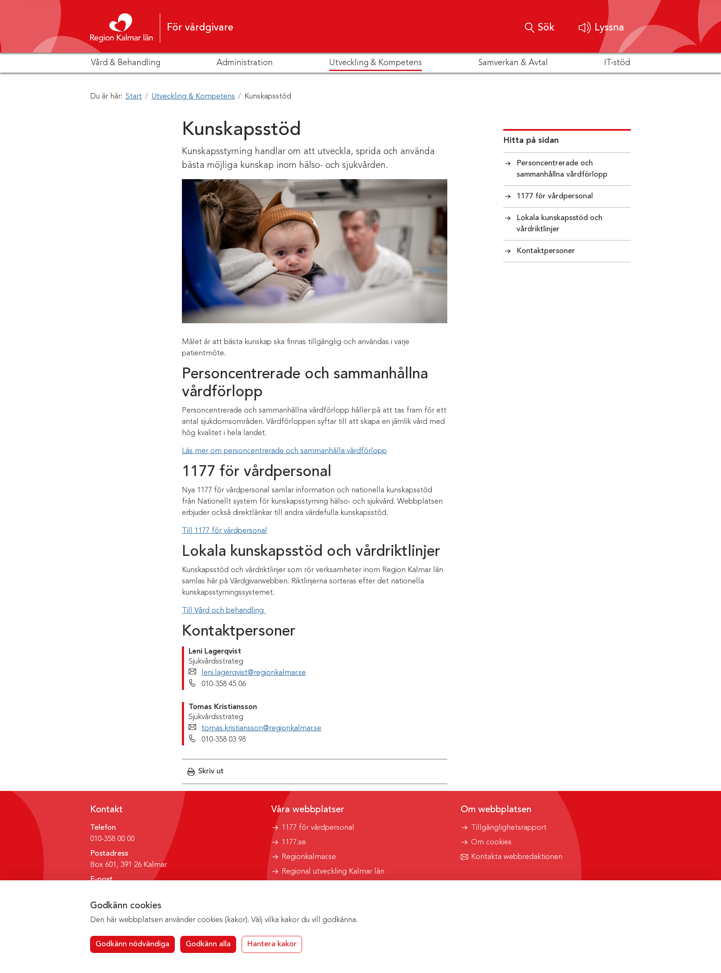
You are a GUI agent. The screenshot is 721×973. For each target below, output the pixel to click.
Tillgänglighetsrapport (509, 827)
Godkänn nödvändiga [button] (132, 944)
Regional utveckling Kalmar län (333, 871)
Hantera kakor (272, 944)
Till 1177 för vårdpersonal (224, 531)
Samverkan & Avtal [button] (513, 63)
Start (134, 96)
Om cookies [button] (491, 842)
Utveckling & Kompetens (193, 96)
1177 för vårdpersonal (318, 827)
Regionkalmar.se (309, 857)
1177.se (294, 842)
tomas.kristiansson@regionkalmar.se (261, 728)
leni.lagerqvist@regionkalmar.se (254, 673)
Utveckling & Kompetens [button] (375, 63)
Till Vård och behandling (224, 610)
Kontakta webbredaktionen (516, 857)
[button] (601, 27)
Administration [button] (245, 63)
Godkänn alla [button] (208, 944)
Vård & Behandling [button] (125, 63)
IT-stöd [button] (617, 63)
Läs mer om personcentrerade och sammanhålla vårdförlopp (284, 451)
